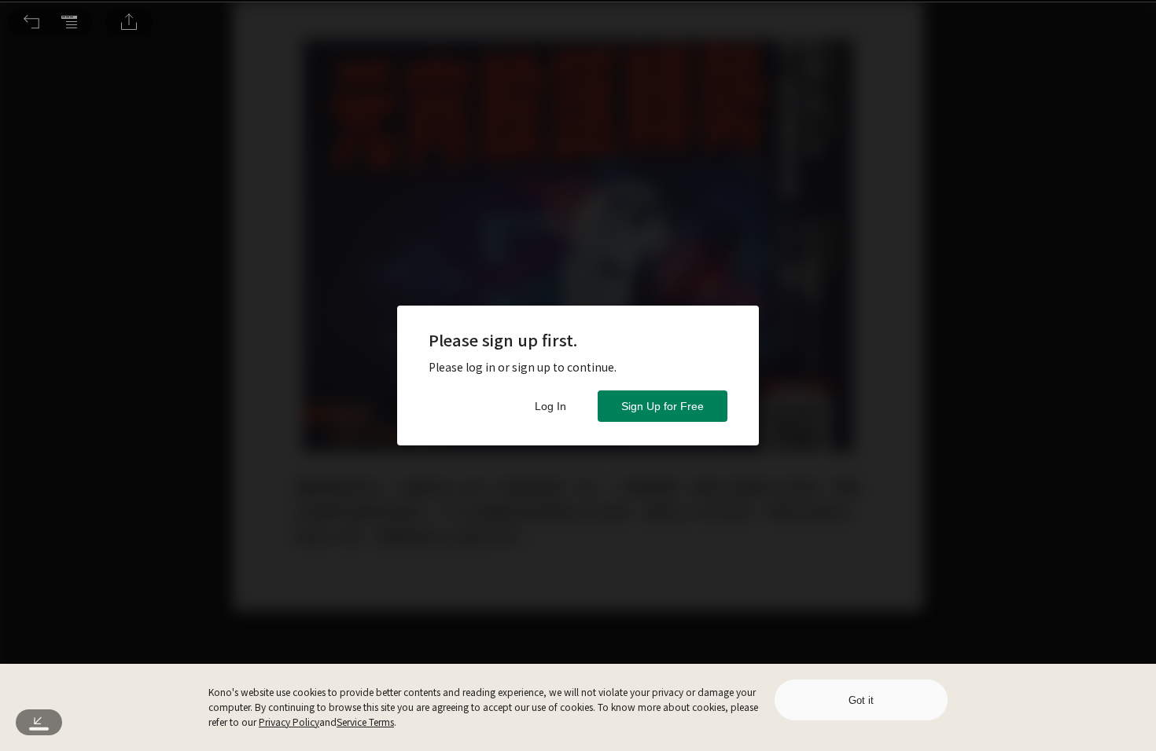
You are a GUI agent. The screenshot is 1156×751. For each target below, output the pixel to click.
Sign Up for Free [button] (662, 406)
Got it (861, 700)
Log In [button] (550, 406)
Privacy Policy (289, 721)
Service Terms (365, 721)
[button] (31, 22)
